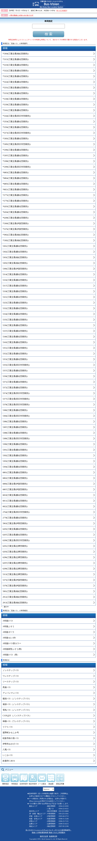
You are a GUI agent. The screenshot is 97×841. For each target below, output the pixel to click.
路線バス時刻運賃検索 (40, 832)
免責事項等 (53, 836)
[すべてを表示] (61, 10)
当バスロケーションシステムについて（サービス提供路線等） (48, 830)
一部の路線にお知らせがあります (21, 15)
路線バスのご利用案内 (57, 832)
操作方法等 (44, 836)
